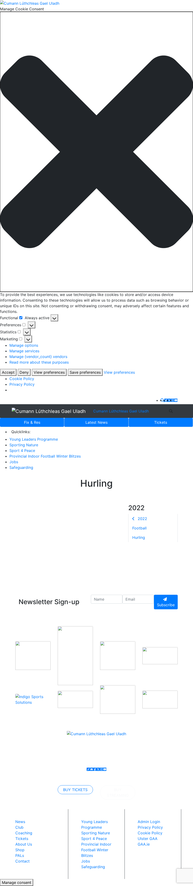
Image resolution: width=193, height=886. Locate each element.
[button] (96, 152)
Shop (19, 849)
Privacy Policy (22, 384)
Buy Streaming (118, 792)
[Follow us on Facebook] (166, 400)
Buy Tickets (75, 789)
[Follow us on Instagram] (172, 400)
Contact (22, 861)
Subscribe (166, 604)
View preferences (49, 372)
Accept (8, 372)
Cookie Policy (21, 378)
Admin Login (149, 821)
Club (19, 827)
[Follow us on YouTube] (175, 400)
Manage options (23, 345)
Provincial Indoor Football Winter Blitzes (45, 456)
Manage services (24, 351)
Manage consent (16, 882)
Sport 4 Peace (22, 450)
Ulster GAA (147, 838)
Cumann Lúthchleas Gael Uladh (121, 411)
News (96, 422)
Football (139, 528)
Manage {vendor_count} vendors (38, 356)
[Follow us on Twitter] (169, 400)
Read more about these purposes (39, 362)
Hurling (138, 537)
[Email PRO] (91, 769)
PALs (19, 855)
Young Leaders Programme (33, 439)
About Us (23, 844)
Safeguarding (21, 467)
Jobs (13, 461)
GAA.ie (144, 844)
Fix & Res (32, 422)
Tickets (160, 422)
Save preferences (85, 372)
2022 (142, 518)
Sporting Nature (23, 445)
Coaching (23, 833)
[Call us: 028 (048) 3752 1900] (88, 769)
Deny (24, 372)
